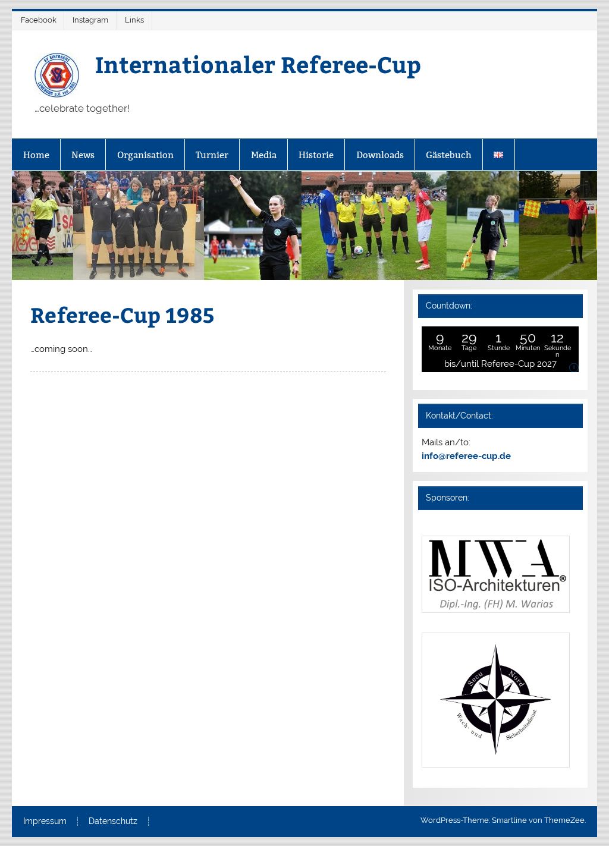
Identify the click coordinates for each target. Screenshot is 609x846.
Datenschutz (113, 821)
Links (134, 19)
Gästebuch (449, 155)
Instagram (90, 19)
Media (264, 155)
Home (36, 155)
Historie (316, 155)
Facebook (38, 19)
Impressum (45, 821)
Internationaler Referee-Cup (258, 64)
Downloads (380, 155)
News (83, 155)
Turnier (212, 155)
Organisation (145, 155)
